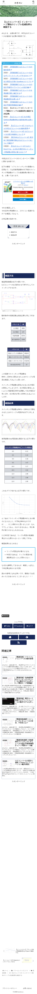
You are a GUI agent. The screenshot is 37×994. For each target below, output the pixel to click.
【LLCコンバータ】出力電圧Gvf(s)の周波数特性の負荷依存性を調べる (18, 120)
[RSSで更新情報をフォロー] (18, 642)
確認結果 (14, 235)
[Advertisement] (18, 258)
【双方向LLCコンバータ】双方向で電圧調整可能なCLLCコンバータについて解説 (18, 140)
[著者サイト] (10, 637)
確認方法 (14, 232)
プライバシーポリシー (9, 988)
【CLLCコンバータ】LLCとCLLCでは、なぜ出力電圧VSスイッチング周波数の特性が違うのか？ (18, 149)
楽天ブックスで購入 (23, 192)
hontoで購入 (23, 199)
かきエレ (18, 3)
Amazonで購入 (23, 195)
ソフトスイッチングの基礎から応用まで (23, 182)
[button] (33, 492)
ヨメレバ (26, 184)
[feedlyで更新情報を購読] (27, 637)
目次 (15, 226)
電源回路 (6, 615)
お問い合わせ (27, 988)
